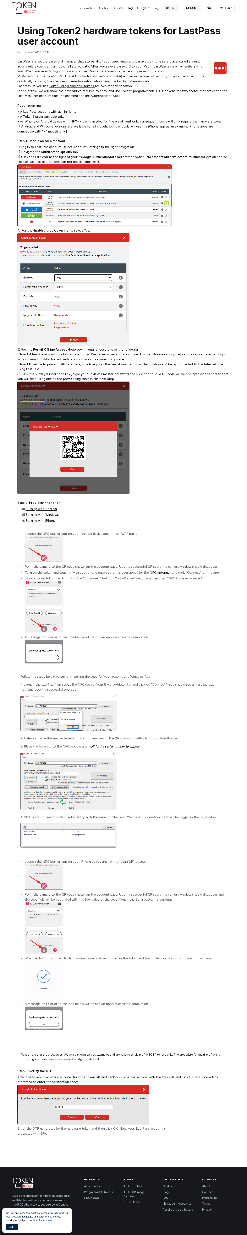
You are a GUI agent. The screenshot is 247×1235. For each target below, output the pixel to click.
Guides (118, 8)
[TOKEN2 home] (24, 8)
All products (92, 1186)
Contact (207, 1192)
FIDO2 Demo (132, 1202)
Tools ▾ (104, 8)
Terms (206, 1203)
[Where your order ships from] (209, 8)
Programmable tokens (98, 1192)
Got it (12, 1227)
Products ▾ (87, 8)
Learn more (45, 1220)
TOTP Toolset (133, 1186)
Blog (129, 8)
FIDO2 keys (91, 1197)
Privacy (207, 1209)
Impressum (209, 1197)
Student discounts (178, 1203)
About (206, 1186)
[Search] (156, 8)
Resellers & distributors (178, 1209)
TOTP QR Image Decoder (134, 1194)
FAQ (165, 1197)
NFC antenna (160, 572)
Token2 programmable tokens (72, 86)
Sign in (144, 8)
